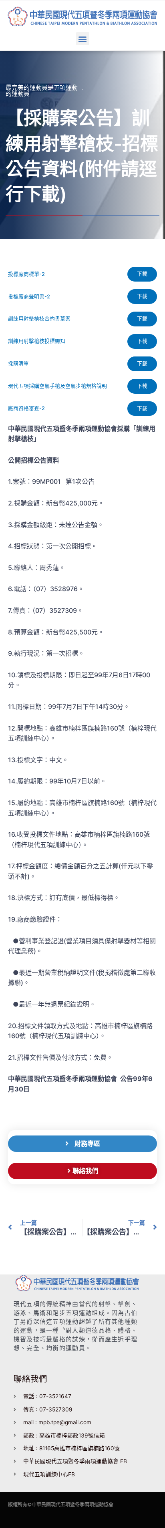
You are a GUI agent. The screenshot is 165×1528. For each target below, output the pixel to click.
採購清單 (18, 363)
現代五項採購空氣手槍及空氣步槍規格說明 (57, 386)
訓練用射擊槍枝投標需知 (36, 341)
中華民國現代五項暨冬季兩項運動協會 (72, 1505)
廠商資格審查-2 (26, 408)
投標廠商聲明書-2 (29, 297)
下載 (142, 274)
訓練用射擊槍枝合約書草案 (39, 319)
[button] (82, 38)
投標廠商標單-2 (26, 274)
